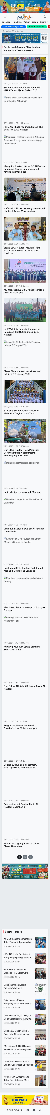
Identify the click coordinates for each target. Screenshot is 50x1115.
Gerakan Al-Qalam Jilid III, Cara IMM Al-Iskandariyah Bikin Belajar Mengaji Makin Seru (17, 1032)
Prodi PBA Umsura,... (37, 26)
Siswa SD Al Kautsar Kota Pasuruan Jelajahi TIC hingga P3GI (22, 372)
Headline (17, 22)
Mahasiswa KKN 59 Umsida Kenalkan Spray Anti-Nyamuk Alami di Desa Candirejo (18, 1048)
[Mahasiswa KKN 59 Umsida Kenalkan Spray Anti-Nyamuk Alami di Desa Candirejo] (40, 1050)
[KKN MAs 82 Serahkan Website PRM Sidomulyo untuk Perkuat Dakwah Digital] (40, 973)
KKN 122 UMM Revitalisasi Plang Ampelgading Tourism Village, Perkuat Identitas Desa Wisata (17, 956)
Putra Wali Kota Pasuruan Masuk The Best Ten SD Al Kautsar (23, 128)
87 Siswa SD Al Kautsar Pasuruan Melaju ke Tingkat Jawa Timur (21, 412)
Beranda (6, 22)
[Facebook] (28, 1110)
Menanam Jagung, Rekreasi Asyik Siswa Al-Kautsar (22, 845)
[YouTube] (34, 1110)
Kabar (27, 22)
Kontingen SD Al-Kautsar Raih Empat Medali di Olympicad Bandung (23, 569)
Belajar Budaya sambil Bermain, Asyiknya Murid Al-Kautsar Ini (20, 766)
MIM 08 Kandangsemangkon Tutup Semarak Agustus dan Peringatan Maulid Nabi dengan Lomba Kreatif (18, 940)
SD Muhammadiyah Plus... (13, 26)
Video (35, 22)
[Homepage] (25, 17)
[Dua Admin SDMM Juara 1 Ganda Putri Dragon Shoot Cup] (40, 1065)
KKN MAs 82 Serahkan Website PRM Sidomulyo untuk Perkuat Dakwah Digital (18, 971)
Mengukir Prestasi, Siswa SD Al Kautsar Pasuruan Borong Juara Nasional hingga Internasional (25, 169)
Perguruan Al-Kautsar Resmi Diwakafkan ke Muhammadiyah (20, 727)
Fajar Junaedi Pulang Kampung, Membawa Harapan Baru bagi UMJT (18, 1002)
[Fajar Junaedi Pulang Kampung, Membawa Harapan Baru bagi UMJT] (40, 1004)
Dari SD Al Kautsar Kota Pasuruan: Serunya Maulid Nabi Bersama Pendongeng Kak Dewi (22, 453)
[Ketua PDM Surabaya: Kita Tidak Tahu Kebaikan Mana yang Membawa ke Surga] (40, 1080)
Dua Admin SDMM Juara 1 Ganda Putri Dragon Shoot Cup (18, 1063)
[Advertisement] (25, 904)
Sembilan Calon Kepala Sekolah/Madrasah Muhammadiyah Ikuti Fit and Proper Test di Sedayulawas (17, 986)
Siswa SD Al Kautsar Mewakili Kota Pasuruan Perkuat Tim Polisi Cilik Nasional (22, 250)
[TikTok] (40, 1110)
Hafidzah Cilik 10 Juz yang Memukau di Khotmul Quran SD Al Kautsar (24, 209)
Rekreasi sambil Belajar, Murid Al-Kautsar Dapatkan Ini (21, 805)
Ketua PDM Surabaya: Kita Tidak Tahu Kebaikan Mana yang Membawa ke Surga (16, 1078)
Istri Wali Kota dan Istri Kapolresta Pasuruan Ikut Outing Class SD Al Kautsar (22, 332)
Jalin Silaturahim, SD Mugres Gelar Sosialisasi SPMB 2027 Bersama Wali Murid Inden (18, 1017)
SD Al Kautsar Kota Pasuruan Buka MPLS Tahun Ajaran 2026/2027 (22, 89)
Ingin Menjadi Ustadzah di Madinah (22, 492)
